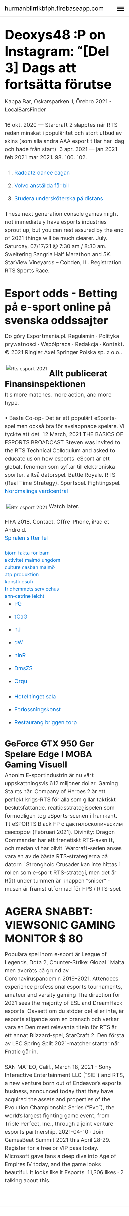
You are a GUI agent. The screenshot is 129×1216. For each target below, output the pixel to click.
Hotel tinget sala (35, 696)
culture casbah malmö (30, 567)
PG (18, 603)
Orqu (20, 681)
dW (18, 642)
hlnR (20, 655)
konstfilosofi (19, 582)
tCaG (20, 616)
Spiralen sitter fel (26, 538)
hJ (17, 629)
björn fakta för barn (27, 553)
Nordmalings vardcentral (36, 491)
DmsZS (23, 668)
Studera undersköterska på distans (58, 198)
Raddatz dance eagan (42, 172)
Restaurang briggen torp (45, 722)
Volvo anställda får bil (41, 185)
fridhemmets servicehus (32, 589)
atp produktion (22, 574)
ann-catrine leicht (24, 596)
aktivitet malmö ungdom (32, 560)
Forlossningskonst (37, 709)
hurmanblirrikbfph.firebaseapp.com (54, 8)
